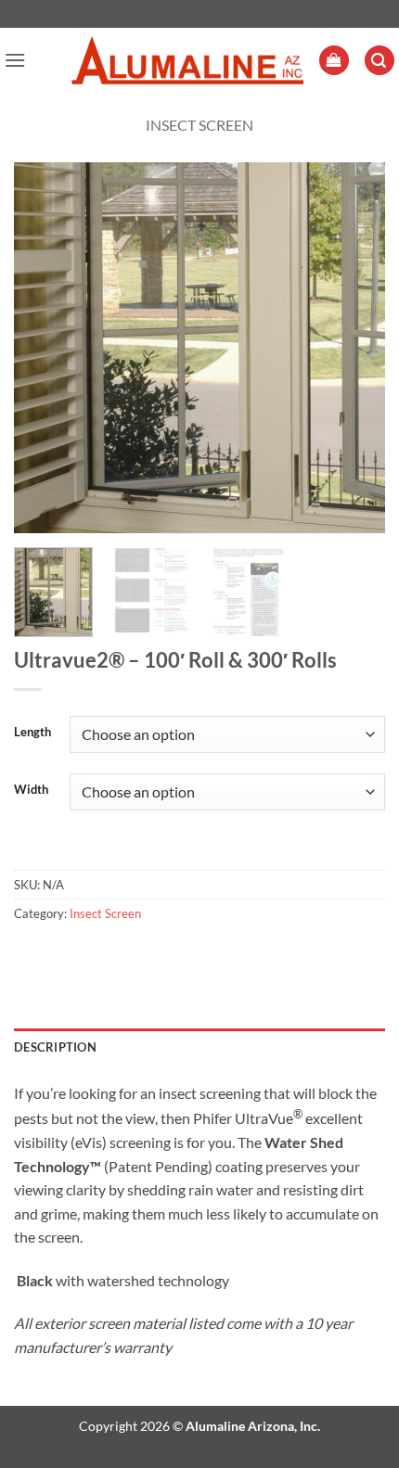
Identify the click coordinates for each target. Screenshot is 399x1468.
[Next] (354, 348)
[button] (15, 60)
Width (31, 790)
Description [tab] (55, 1047)
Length (32, 732)
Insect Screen (199, 125)
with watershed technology (121, 1280)
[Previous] (44, 348)
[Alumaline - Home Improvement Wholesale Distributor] (187, 60)
